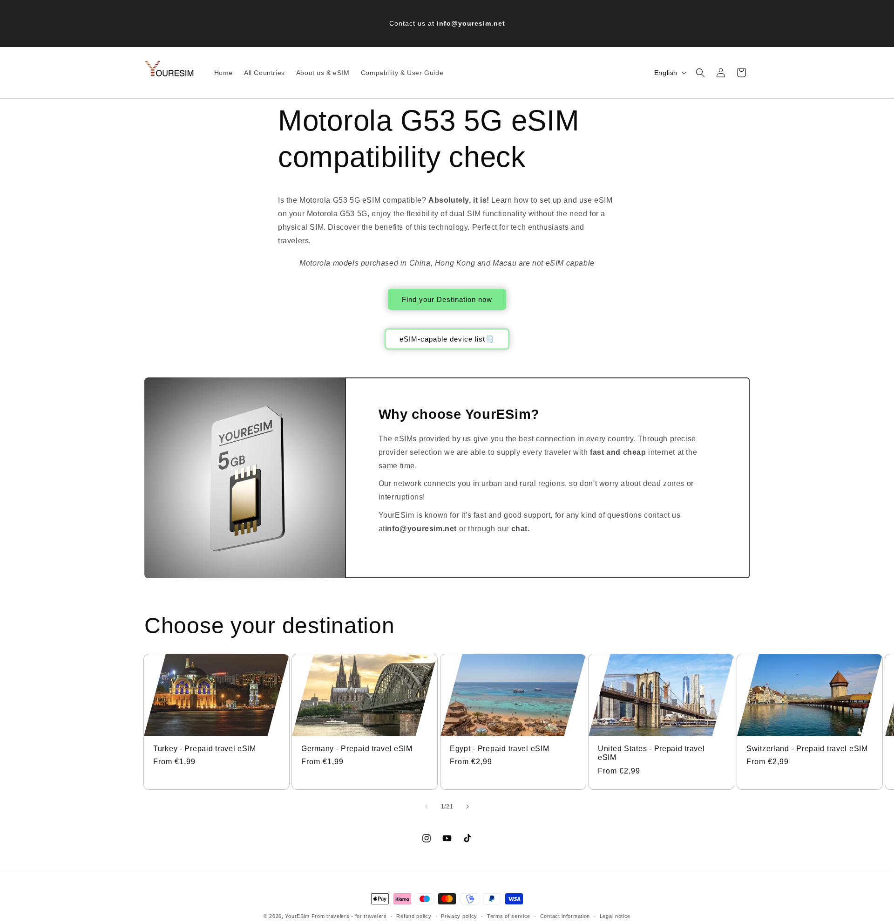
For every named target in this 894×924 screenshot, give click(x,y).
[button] (700, 72)
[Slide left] (426, 806)
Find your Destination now (447, 299)
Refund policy (413, 916)
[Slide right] (467, 806)
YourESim (297, 916)
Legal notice (615, 916)
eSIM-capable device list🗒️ (447, 339)
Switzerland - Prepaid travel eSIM (807, 748)
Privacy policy (459, 916)
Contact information (565, 916)
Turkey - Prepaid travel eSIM (204, 748)
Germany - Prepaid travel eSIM (357, 748)
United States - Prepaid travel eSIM (651, 752)
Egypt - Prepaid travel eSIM (499, 748)
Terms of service (508, 916)
